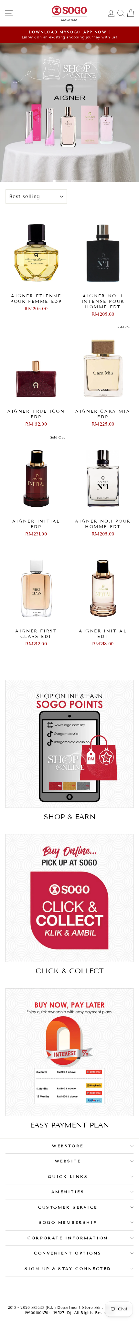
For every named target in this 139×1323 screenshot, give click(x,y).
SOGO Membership (68, 1222)
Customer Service (68, 1207)
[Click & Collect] (69, 898)
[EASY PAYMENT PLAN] (69, 1052)
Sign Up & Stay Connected (68, 1268)
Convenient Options (68, 1253)
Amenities (68, 1191)
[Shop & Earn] (69, 744)
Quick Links (68, 1176)
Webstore (67, 1145)
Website (68, 1161)
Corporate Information (67, 1237)
